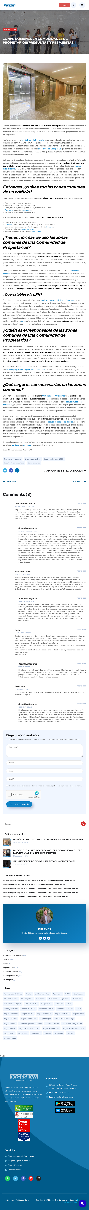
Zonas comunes (34, 463)
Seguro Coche (78, 1013)
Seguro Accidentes (11, 1013)
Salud (79, 1008)
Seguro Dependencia (29, 1018)
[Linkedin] (31, 1178)
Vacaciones (59, 1033)
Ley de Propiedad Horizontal (32, 140)
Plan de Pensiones (28, 1008)
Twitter (5, 470)
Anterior (11, 482)
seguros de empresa (10, 972)
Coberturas (40, 999)
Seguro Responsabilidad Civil (73, 1028)
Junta (23, 321)
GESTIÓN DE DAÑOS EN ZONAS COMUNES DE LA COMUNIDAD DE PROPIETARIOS (49, 839)
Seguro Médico (9, 1028)
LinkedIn (17, 470)
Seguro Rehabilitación (51, 1028)
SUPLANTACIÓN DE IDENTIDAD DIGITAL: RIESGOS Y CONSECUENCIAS (44, 861)
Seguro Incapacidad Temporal (30, 1023)
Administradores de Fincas (13, 955)
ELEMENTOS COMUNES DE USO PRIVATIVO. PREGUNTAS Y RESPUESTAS (47, 880)
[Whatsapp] (7, 1178)
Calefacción (9, 224)
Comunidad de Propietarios (59, 999)
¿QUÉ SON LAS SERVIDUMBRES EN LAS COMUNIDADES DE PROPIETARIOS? (48, 888)
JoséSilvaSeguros (10, 880)
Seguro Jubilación (52, 1023)
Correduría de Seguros (12, 459)
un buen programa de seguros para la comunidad (26, 369)
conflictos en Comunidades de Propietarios (58, 300)
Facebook (11, 470)
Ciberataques (79, 994)
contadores (27, 210)
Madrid (5, 963)
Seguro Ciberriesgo (62, 1013)
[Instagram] (38, 1178)
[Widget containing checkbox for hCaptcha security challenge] (23, 794)
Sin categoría (8, 980)
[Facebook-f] (23, 1178)
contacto (15, 445)
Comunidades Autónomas (53, 395)
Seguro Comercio (10, 1018)
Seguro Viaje (22, 1033)
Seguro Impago (10, 1023)
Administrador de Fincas (13, 994)
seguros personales (10, 976)
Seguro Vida (35, 1033)
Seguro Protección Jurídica (14, 463)
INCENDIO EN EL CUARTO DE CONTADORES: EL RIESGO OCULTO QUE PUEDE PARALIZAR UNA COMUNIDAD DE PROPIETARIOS (47, 851)
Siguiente (78, 482)
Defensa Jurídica (31, 1004)
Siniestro (47, 1033)
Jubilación (59, 1004)
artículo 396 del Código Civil (49, 148)
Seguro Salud (9, 1033)
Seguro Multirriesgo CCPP (53, 459)
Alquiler (28, 994)
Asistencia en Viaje (42, 994)
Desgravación (46, 1004)
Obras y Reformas (11, 1008)
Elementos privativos (32, 459)
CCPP (67, 994)
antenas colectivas (27, 229)
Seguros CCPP (10, 29)
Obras (69, 1004)
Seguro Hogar (45, 1018)
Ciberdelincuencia (10, 999)
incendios (49, 227)
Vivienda (70, 1033)
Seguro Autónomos (44, 1013)
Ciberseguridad (26, 999)
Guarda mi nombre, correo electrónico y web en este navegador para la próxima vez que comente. (45, 786)
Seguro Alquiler (27, 1013)
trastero (78, 166)
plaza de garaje (9, 168)
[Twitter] (15, 1178)
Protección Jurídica (46, 1008)
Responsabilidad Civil (65, 1008)
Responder (81, 503)
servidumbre (36, 231)
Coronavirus (77, 999)
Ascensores (9, 210)
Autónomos (57, 994)
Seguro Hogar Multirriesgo (64, 1018)
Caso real (6, 959)
